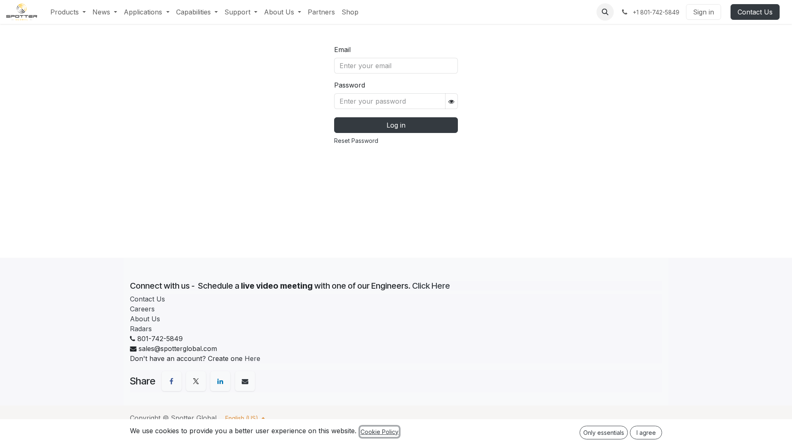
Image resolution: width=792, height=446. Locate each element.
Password (349, 85)
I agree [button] (646, 432)
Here (252, 358)
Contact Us (755, 12)
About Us (145, 319)
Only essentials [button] (603, 432)
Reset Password (356, 140)
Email (342, 49)
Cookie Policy (379, 431)
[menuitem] (68, 12)
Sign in (703, 12)
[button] (605, 12)
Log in (396, 125)
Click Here (431, 286)
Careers (142, 309)
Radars (141, 329)
